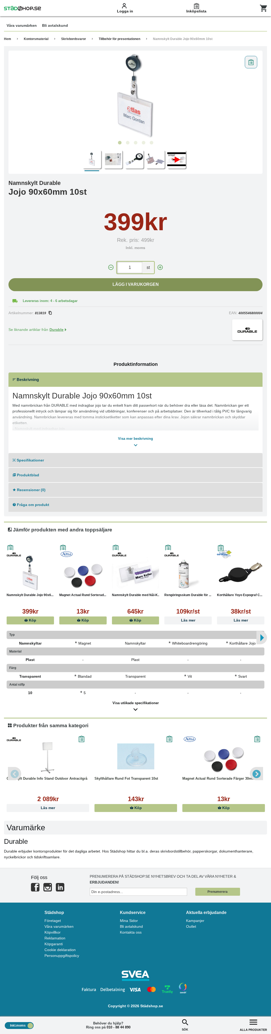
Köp (32, 620)
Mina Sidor (129, 920)
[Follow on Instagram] (47, 889)
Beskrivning (27, 379)
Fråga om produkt (32, 505)
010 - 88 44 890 (118, 1027)
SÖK (185, 1029)
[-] (111, 267)
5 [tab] (151, 142)
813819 (40, 313)
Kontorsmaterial (36, 39)
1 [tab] (119, 142)
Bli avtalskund (131, 926)
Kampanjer (195, 920)
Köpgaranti (53, 944)
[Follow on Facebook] (35, 889)
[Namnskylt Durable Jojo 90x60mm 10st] (135, 95)
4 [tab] (143, 142)
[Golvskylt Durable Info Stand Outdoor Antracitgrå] (48, 756)
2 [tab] (127, 142)
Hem (7, 39)
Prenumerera (217, 892)
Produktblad (27, 475)
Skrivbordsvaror (73, 39)
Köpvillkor (52, 932)
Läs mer (188, 620)
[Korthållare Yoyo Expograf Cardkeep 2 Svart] (240, 572)
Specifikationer (30, 460)
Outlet (191, 926)
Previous (14, 773)
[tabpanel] (135, 95)
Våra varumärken (59, 926)
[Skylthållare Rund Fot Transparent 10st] (135, 756)
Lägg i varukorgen (135, 284)
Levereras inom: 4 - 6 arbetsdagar (50, 301)
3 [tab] (135, 142)
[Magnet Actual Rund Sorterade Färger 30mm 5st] (83, 572)
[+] (160, 267)
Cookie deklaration (60, 950)
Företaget (52, 920)
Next (256, 773)
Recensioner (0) (31, 490)
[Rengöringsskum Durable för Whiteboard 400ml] (188, 572)
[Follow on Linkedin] (60, 889)
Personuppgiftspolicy (61, 955)
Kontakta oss (131, 932)
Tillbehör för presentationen (119, 39)
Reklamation (54, 938)
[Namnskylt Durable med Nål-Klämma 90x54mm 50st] (135, 572)
